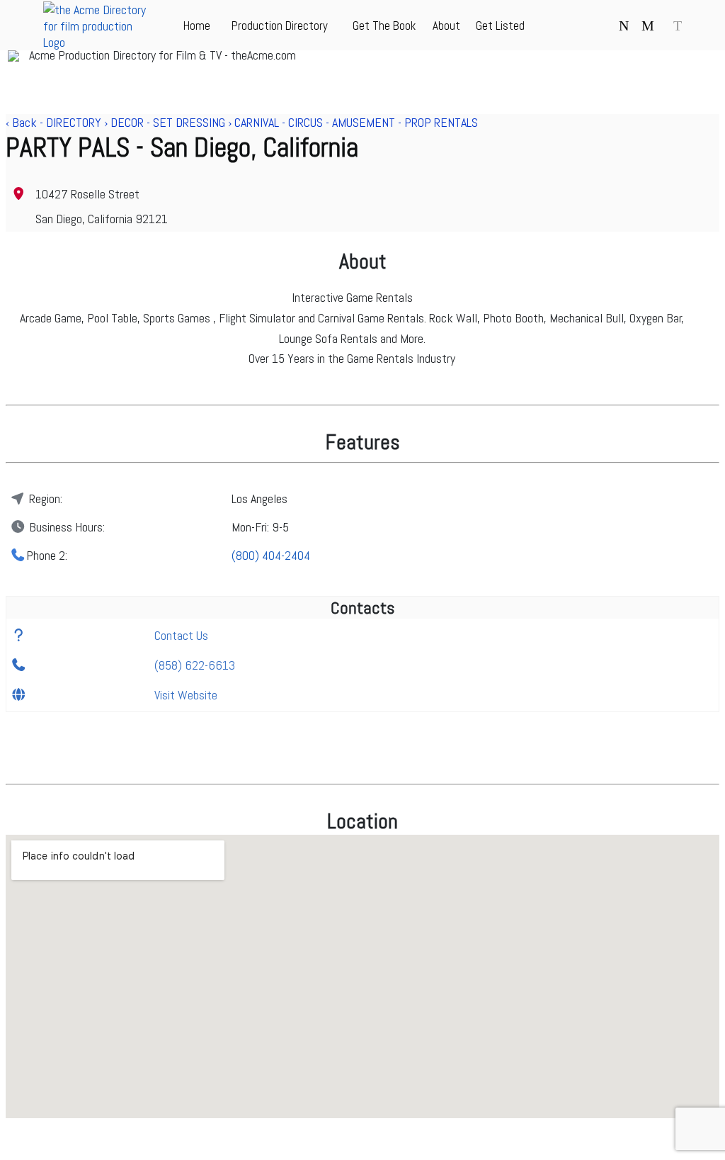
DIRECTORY (73, 122)
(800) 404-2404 (271, 555)
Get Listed (500, 25)
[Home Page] (99, 42)
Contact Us (181, 635)
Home (196, 25)
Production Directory (280, 25)
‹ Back (21, 122)
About (446, 25)
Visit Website (185, 695)
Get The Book (384, 25)
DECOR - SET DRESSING (167, 122)
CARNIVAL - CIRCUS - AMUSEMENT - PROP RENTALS (356, 122)
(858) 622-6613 (194, 665)
